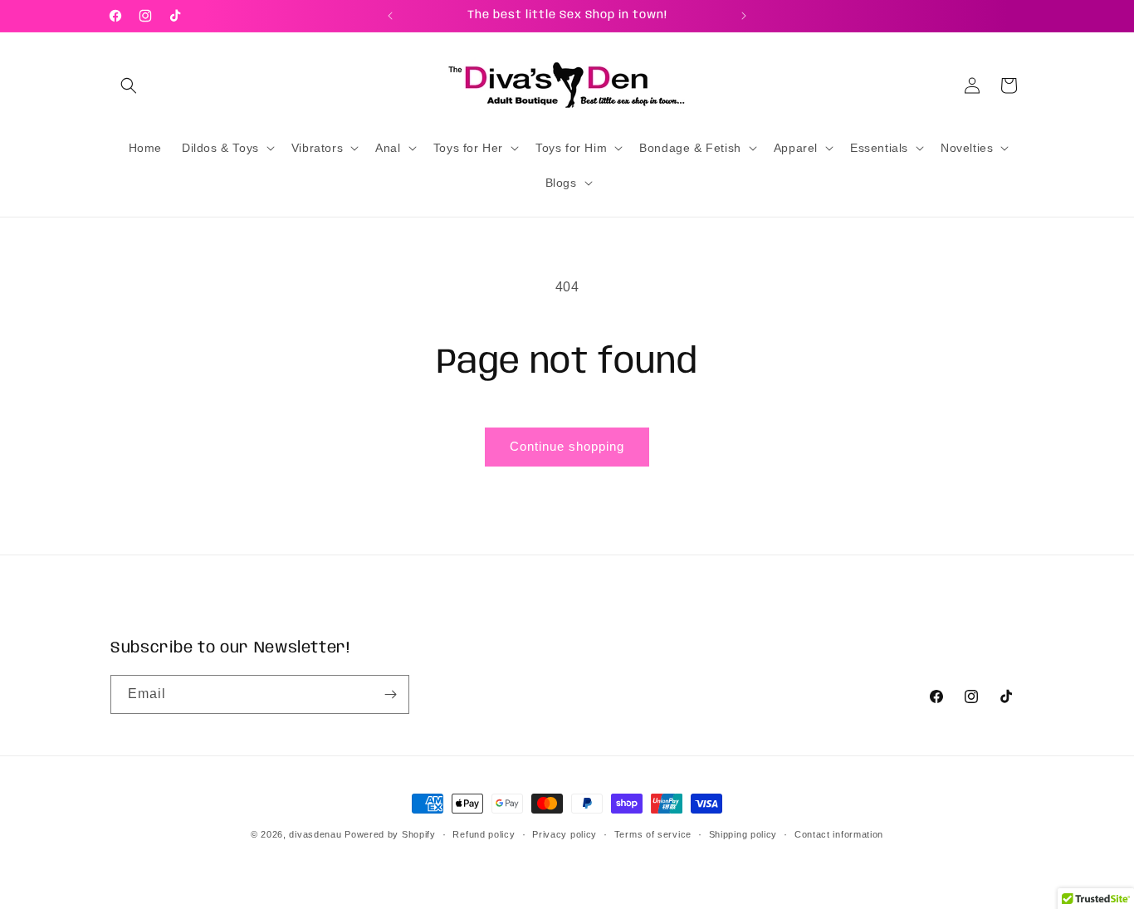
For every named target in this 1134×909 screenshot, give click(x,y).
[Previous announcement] (390, 16)
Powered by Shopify (390, 834)
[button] (128, 85)
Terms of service (653, 834)
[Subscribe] (390, 694)
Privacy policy (564, 834)
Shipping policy (743, 834)
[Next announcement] (744, 16)
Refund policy (483, 834)
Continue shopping (567, 446)
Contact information (838, 834)
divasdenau (315, 834)
